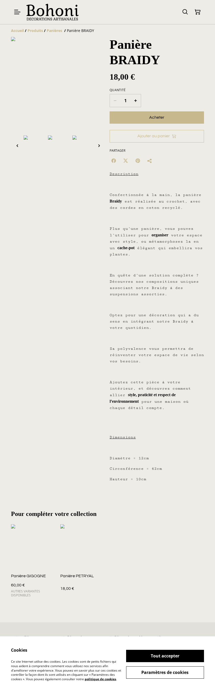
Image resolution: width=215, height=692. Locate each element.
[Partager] (150, 161)
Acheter (156, 117)
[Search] (185, 12)
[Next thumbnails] (99, 145)
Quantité (118, 90)
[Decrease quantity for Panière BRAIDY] (115, 100)
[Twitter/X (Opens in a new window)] (126, 161)
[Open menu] (17, 12)
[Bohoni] (52, 12)
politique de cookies (100, 679)
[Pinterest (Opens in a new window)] (138, 161)
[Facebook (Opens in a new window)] (113, 161)
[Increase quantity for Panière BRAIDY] (135, 100)
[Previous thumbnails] (17, 145)
